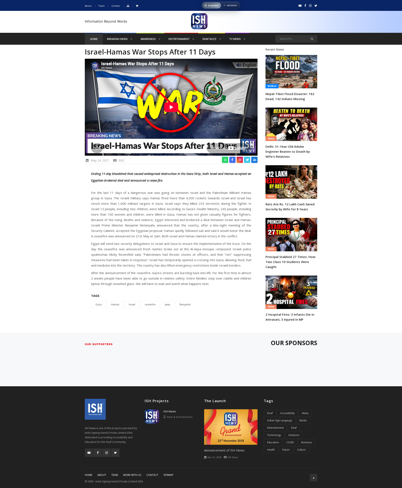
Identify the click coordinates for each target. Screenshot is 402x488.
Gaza (98, 304)
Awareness (148, 39)
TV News (235, 39)
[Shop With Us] (137, 6)
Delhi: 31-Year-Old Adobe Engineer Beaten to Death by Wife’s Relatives (287, 151)
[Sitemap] (128, 6)
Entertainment (179, 39)
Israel (132, 304)
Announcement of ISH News (224, 450)
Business (306, 442)
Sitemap (168, 475)
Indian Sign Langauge (279, 420)
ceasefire (150, 304)
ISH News (169, 411)
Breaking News (117, 39)
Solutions (293, 435)
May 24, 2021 (100, 160)
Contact (115, 5)
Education (273, 442)
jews (167, 304)
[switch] (221, 5)
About (88, 5)
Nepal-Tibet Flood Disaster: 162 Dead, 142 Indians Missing (289, 96)
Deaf (270, 413)
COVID (290, 442)
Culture (301, 449)
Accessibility (287, 413)
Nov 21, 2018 (214, 457)
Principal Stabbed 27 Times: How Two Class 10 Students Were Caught (290, 262)
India (271, 138)
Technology (274, 435)
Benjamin (185, 304)
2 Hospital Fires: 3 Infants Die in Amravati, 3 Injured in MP (289, 317)
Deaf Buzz (209, 39)
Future (286, 449)
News (305, 413)
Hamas (115, 304)
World (272, 86)
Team (101, 5)
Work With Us (132, 475)
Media (303, 420)
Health (271, 449)
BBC (122, 160)
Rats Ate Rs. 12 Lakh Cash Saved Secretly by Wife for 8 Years (289, 206)
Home (94, 39)
